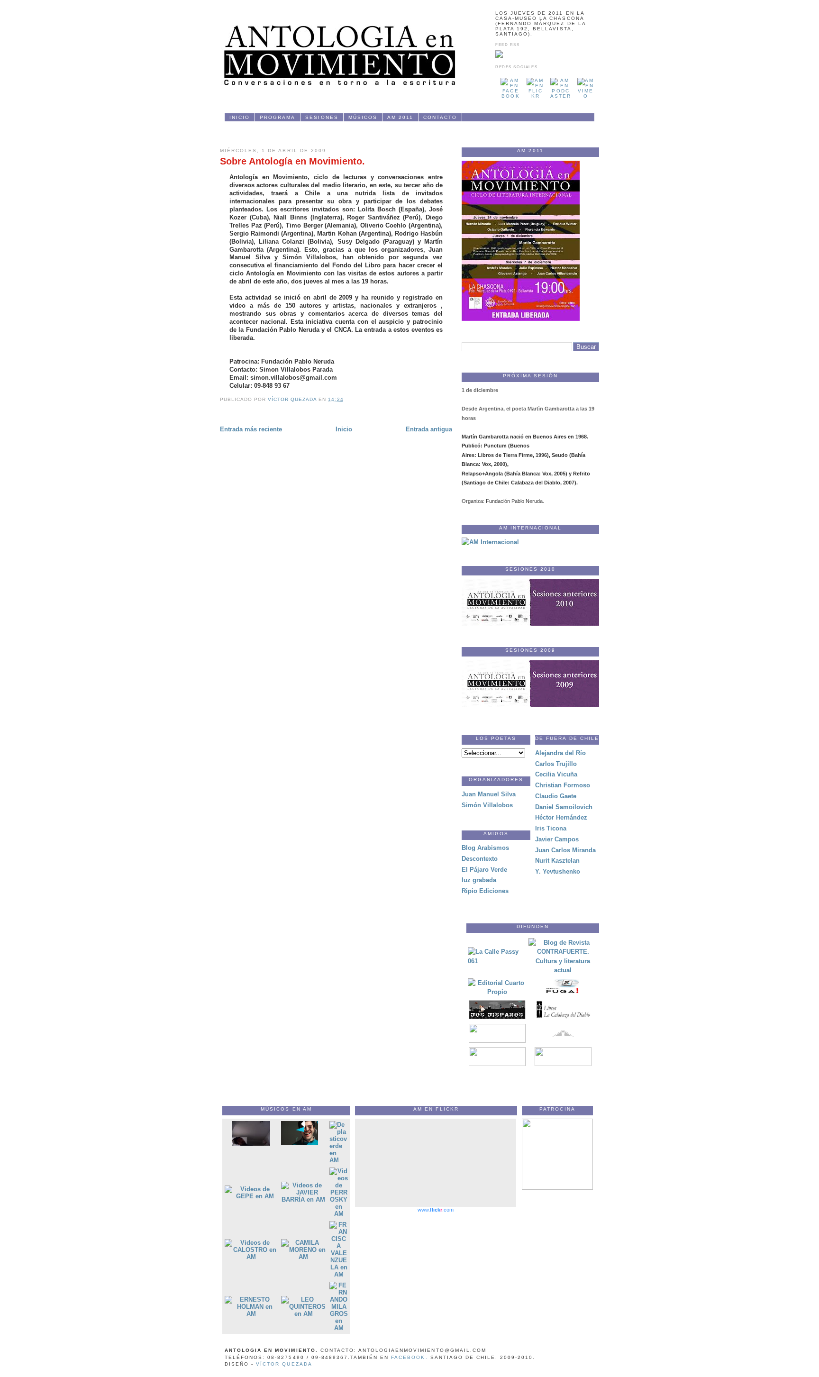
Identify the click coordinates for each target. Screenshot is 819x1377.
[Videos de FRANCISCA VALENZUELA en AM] (338, 1274)
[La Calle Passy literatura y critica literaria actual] (497, 961)
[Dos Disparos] (497, 1017)
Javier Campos (557, 839)
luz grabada (479, 880)
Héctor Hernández (561, 817)
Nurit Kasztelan (557, 860)
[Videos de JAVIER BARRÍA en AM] (303, 1199)
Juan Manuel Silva (489, 794)
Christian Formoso (562, 785)
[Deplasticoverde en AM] (338, 1160)
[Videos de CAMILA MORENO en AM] (303, 1256)
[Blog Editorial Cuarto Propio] (497, 991)
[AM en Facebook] (510, 96)
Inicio (239, 117)
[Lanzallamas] (497, 1063)
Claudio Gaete (555, 796)
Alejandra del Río (560, 753)
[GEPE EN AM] (299, 1142)
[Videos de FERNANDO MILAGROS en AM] (338, 1327)
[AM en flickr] (536, 96)
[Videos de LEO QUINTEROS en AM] (303, 1313)
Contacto (440, 117)
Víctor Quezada (284, 1364)
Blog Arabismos (485, 847)
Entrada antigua (429, 429)
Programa (277, 117)
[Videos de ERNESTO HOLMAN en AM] (251, 1313)
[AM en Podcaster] (561, 96)
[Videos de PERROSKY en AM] (338, 1213)
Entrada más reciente (251, 429)
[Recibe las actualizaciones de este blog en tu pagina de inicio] (499, 56)
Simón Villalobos (487, 805)
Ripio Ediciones (485, 890)
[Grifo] (563, 1040)
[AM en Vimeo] (585, 96)
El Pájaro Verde (484, 869)
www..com (436, 1210)
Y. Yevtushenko (557, 871)
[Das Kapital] (497, 1040)
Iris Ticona (550, 828)
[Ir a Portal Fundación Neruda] (557, 1187)
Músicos (362, 117)
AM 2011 (400, 117)
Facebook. (409, 1357)
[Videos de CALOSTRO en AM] (251, 1256)
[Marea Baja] (563, 1063)
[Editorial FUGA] (563, 993)
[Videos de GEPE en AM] (251, 1196)
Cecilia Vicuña (556, 774)
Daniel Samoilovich (563, 807)
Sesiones (321, 117)
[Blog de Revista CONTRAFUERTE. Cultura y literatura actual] (563, 970)
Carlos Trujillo (556, 763)
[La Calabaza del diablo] (563, 1017)
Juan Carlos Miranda (565, 850)
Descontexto (480, 858)
